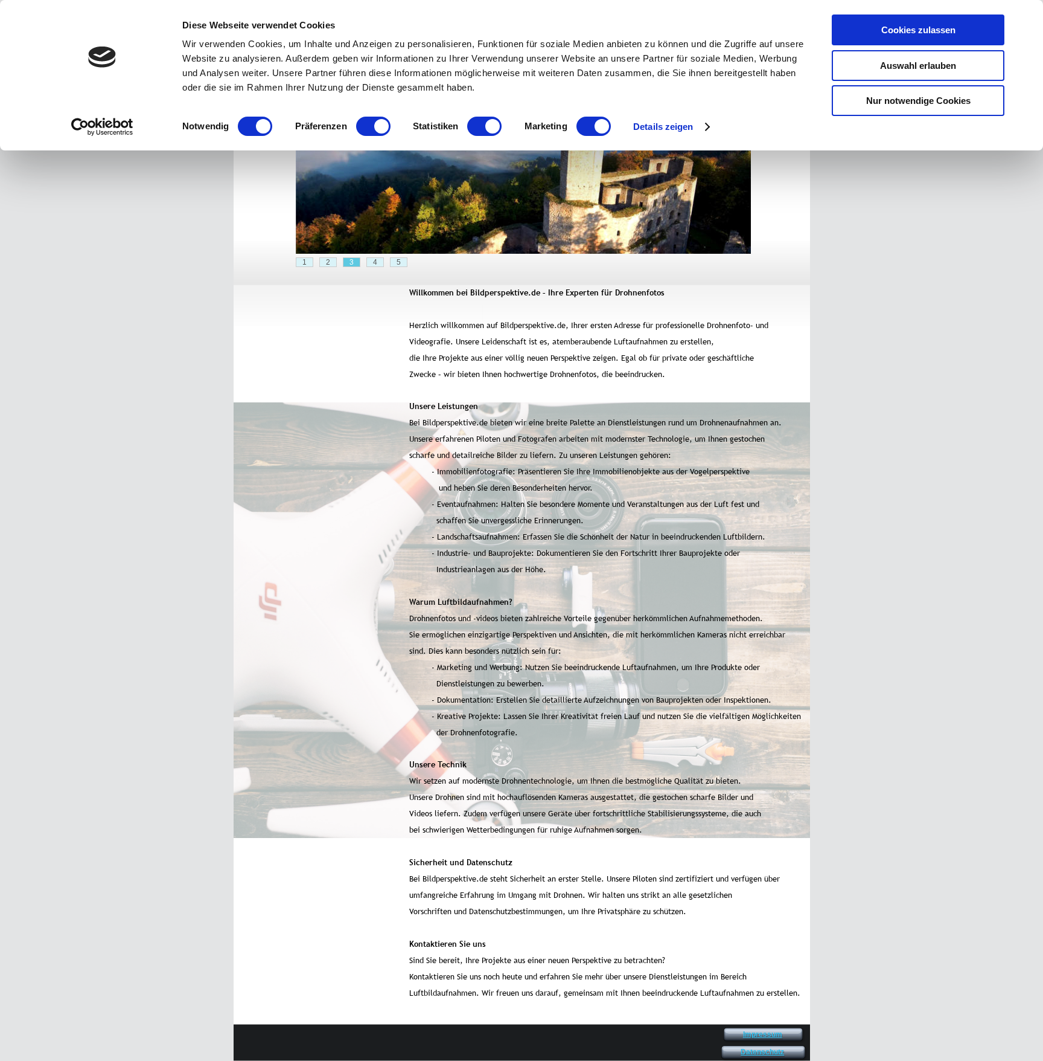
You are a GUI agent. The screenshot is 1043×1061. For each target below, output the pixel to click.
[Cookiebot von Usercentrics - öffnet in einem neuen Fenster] (102, 127)
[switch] (373, 126)
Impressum (762, 1034)
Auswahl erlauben (918, 65)
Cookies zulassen (918, 30)
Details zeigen (663, 126)
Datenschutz (762, 1052)
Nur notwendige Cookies (918, 100)
